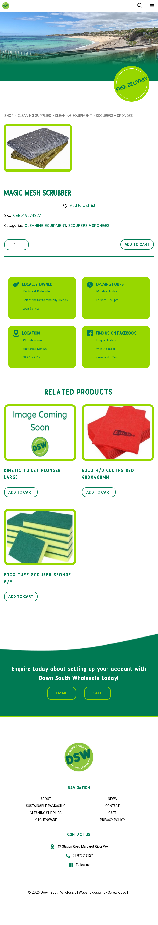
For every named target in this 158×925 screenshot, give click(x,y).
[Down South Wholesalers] (5, 6)
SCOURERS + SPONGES (114, 116)
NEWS (112, 799)
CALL (97, 693)
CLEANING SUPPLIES (46, 813)
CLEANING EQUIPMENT (73, 116)
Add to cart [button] (20, 492)
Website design (91, 892)
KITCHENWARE (46, 820)
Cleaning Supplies (34, 116)
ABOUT (46, 799)
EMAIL (61, 693)
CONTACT (112, 806)
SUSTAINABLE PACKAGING (45, 806)
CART (112, 813)
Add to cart (137, 244)
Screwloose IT (119, 892)
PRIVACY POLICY (112, 820)
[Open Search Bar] (139, 6)
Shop (9, 116)
